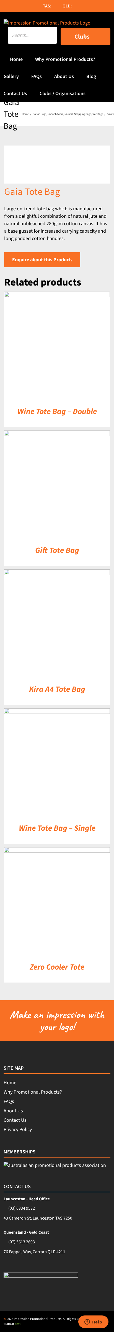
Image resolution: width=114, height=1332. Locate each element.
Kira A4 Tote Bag (57, 689)
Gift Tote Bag (57, 550)
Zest (17, 1324)
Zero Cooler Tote (57, 967)
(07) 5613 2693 (21, 1242)
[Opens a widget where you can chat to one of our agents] (93, 1322)
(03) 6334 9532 (21, 1208)
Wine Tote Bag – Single (57, 828)
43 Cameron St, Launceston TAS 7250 (38, 1218)
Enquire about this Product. (42, 259)
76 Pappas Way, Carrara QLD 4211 (34, 1252)
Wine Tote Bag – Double (57, 411)
